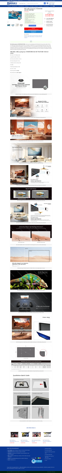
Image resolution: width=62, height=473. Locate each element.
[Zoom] (8, 22)
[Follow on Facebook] (7, 0)
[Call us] (38, 458)
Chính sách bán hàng (37, 0)
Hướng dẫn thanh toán (44, 0)
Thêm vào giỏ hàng (32, 25)
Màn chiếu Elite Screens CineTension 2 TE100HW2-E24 (47, 441)
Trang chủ (25, 7)
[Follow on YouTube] (40, 458)
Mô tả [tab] (31, 41)
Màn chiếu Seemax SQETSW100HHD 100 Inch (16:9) (14, 441)
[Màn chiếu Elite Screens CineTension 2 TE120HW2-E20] (25, 434)
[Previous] (8, 15)
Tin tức (33, 0)
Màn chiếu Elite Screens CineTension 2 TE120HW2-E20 (25, 441)
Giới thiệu (29, 0)
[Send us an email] (37, 458)
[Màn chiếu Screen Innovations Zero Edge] (36, 434)
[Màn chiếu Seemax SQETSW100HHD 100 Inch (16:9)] (14, 434)
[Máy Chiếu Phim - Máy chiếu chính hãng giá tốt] (12, 3)
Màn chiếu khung (35, 7)
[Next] (22, 15)
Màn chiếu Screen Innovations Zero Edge (36, 441)
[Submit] (45, 3)
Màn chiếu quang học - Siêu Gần (33, 36)
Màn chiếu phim (30, 7)
